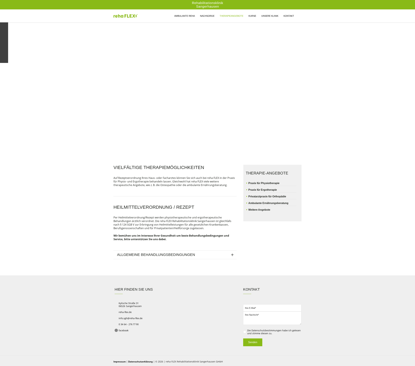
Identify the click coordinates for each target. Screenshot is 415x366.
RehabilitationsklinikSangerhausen (207, 4)
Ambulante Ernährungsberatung (268, 203)
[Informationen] (4, 35)
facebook (123, 330)
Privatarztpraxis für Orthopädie (267, 196)
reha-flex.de (125, 312)
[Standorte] (4, 26)
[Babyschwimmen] (4, 43)
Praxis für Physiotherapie (263, 183)
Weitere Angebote (259, 209)
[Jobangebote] (4, 51)
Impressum (119, 361)
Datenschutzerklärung (140, 361)
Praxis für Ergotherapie (262, 189)
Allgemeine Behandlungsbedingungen (156, 255)
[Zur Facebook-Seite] (4, 59)
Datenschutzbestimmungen (266, 330)
